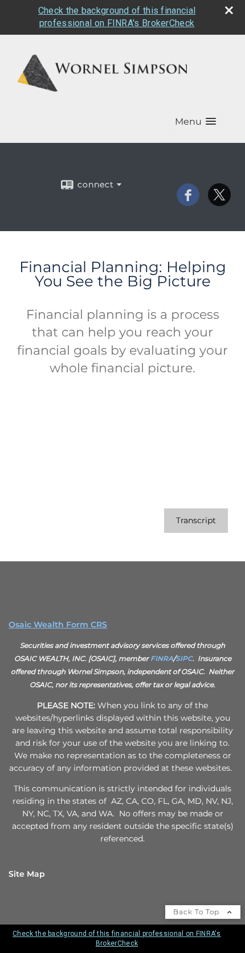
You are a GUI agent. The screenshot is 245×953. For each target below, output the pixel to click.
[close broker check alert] (229, 10)
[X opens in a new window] (219, 202)
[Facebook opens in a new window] (188, 202)
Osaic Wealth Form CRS (58, 624)
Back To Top (197, 911)
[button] (195, 122)
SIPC (184, 658)
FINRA (161, 658)
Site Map (27, 874)
